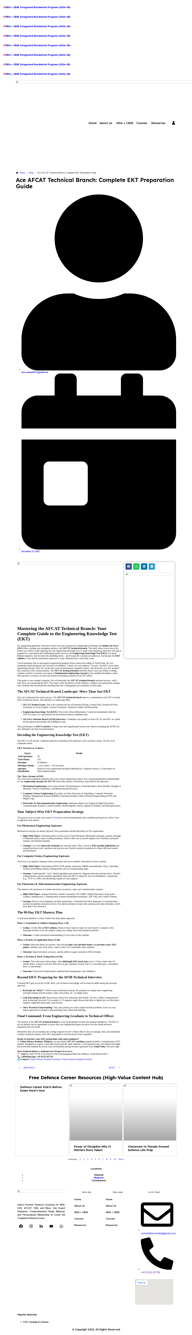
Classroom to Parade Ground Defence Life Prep (148, 1148)
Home (93, 123)
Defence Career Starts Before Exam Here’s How (41, 1088)
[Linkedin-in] (41, 1226)
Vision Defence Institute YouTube (77, 1059)
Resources (158, 123)
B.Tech (54, 817)
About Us (106, 123)
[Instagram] (31, 1226)
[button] (106, 123)
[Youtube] (51, 1226)
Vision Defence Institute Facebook (45, 1059)
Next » (122, 1159)
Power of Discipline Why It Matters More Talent (92, 1148)
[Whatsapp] (61, 1226)
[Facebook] (21, 1226)
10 (115, 1159)
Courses (141, 123)
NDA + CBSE (124, 123)
